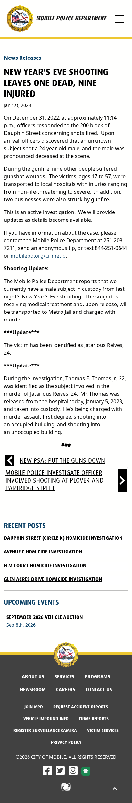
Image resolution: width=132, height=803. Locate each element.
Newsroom (33, 689)
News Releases (22, 57)
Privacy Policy (66, 742)
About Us (33, 676)
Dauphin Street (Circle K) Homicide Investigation (63, 538)
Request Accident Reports (80, 707)
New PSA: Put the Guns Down (62, 460)
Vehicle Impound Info (46, 719)
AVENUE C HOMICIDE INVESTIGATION (43, 551)
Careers (68, 689)
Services (64, 676)
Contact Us (99, 689)
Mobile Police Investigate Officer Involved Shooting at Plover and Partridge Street (54, 480)
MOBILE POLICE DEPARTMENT (71, 13)
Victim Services (103, 730)
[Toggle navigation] (119, 18)
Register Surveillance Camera (45, 730)
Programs (97, 676)
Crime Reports (94, 719)
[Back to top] (114, 789)
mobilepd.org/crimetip (38, 255)
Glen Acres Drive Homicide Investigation (53, 579)
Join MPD (36, 707)
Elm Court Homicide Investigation (45, 565)
